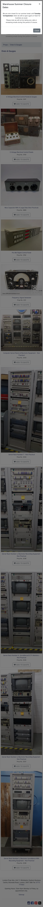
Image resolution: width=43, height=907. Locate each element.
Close (37, 30)
